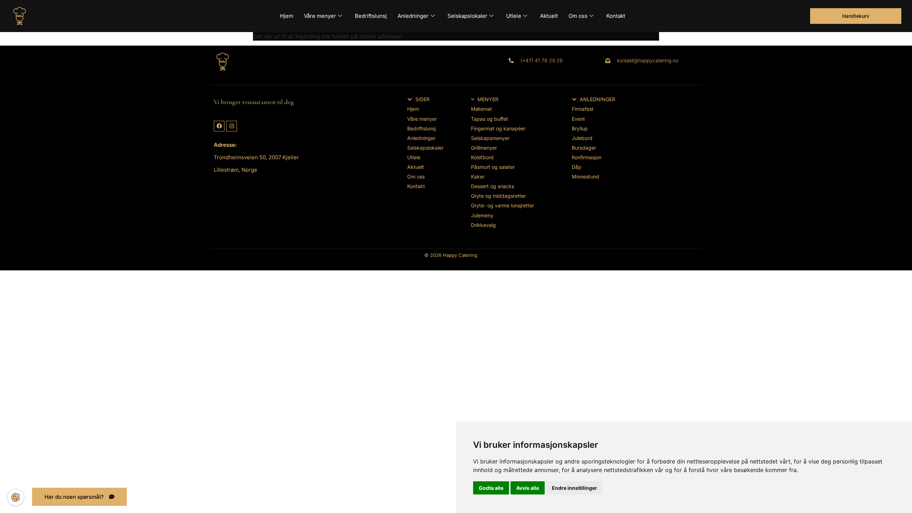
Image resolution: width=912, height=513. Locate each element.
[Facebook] (219, 126)
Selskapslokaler (467, 15)
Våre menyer (320, 15)
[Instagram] (231, 126)
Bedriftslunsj (371, 15)
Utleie (513, 15)
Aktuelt (549, 15)
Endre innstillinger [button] (574, 488)
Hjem (286, 15)
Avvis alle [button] (527, 488)
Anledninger (413, 15)
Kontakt (615, 15)
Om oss (578, 15)
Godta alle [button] (491, 488)
